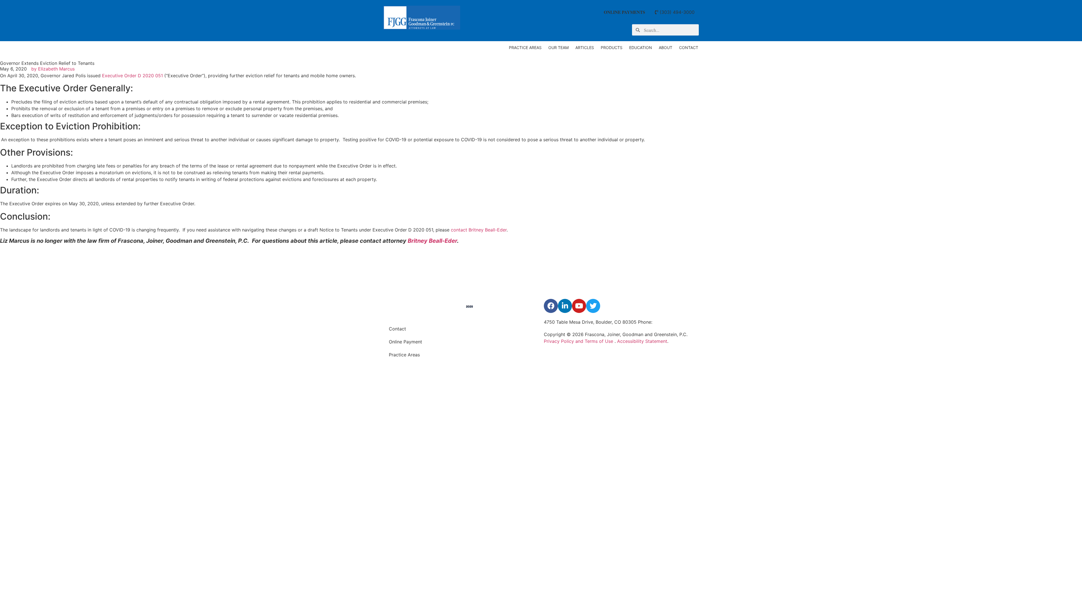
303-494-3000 (670, 322)
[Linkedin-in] (565, 306)
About (665, 47)
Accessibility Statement (642, 341)
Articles (584, 47)
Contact (688, 47)
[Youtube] (579, 306)
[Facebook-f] (551, 306)
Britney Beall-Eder (432, 240)
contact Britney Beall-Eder (479, 230)
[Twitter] (593, 306)
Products (611, 47)
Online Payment (405, 342)
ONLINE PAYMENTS (624, 12)
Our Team (558, 47)
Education (640, 47)
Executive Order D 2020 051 (132, 75)
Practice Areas (525, 47)
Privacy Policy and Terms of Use (579, 341)
